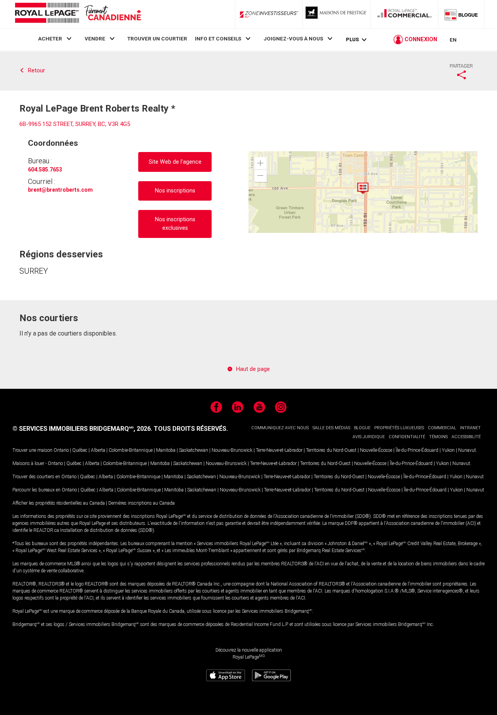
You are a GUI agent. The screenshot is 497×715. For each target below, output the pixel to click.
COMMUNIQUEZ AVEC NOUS (280, 427)
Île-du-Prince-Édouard (417, 450)
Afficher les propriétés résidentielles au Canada (58, 503)
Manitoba (166, 450)
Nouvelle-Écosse (376, 450)
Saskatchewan (193, 450)
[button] (260, 163)
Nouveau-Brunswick (232, 450)
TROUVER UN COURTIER (157, 38)
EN (453, 40)
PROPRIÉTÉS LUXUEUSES (399, 427)
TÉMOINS (438, 436)
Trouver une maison (32, 450)
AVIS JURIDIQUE (369, 436)
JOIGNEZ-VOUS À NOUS (293, 38)
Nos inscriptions (175, 190)
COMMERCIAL (442, 427)
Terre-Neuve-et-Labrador (279, 450)
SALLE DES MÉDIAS (331, 427)
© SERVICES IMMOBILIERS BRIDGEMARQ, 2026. (82, 428)
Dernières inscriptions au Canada (141, 503)
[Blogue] (461, 14)
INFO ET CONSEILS (218, 38)
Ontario (61, 450)
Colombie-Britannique (131, 450)
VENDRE (95, 38)
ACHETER (50, 38)
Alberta (98, 450)
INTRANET (470, 427)
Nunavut (467, 450)
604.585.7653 (45, 169)
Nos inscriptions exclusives (175, 223)
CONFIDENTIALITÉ (407, 436)
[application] (363, 192)
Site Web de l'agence (175, 162)
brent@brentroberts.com (60, 190)
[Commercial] (405, 14)
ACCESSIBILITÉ (466, 436)
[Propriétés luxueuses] (337, 14)
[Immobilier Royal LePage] (77, 14)
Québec (79, 450)
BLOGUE (362, 427)
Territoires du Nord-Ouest (331, 450)
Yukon (448, 450)
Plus (352, 39)
